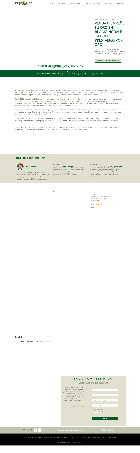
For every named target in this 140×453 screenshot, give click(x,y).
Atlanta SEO (79, 442)
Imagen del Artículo (100, 410)
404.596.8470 (121, 3)
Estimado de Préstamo (92, 3)
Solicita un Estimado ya (108, 61)
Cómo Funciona (74, 3)
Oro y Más (50, 3)
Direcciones (108, 3)
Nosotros (61, 3)
